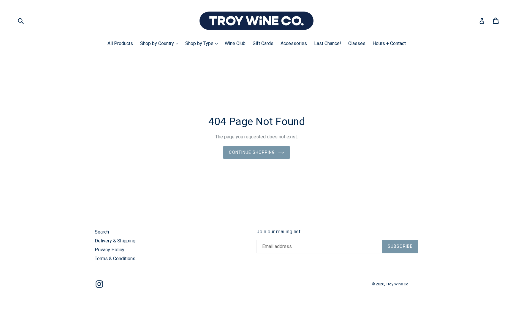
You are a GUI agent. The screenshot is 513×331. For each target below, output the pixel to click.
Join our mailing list (278, 231)
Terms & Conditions (115, 258)
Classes (356, 43)
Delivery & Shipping (115, 241)
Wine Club (235, 43)
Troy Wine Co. (397, 284)
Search (102, 232)
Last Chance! (327, 43)
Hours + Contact (389, 43)
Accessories (294, 43)
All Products (120, 43)
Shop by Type (203, 43)
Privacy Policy (109, 249)
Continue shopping (252, 152)
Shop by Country (160, 43)
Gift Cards (263, 43)
